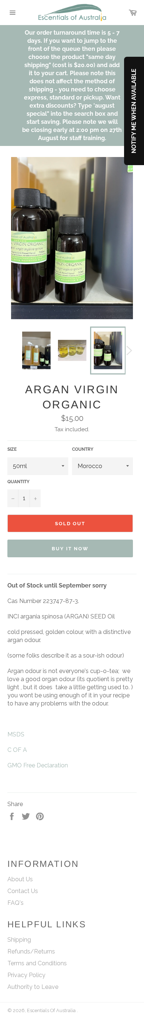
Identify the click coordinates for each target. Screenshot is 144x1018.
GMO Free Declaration (37, 765)
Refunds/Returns (31, 951)
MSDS (15, 734)
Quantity (18, 481)
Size (12, 449)
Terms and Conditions (37, 963)
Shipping (19, 939)
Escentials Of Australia (52, 1010)
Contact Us (22, 891)
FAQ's (15, 902)
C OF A (17, 749)
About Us (20, 879)
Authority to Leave (32, 986)
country (82, 449)
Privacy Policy (26, 975)
